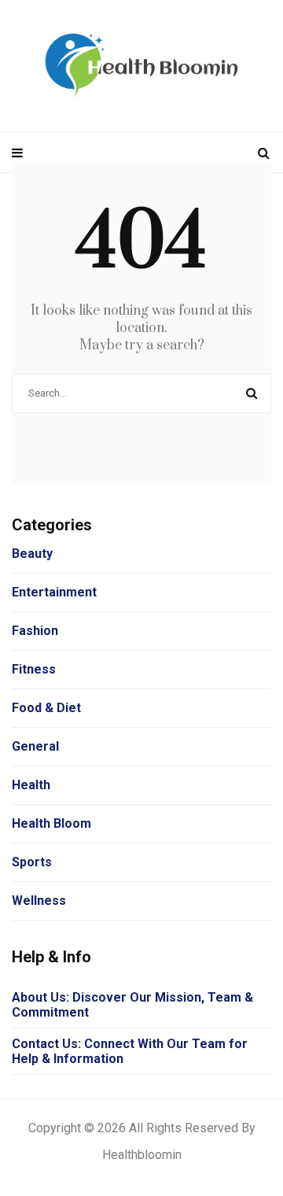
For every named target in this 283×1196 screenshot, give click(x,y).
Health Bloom (51, 823)
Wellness (39, 900)
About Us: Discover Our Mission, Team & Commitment (132, 1005)
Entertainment (54, 592)
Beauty (32, 553)
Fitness (34, 669)
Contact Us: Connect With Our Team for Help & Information (130, 1051)
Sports (32, 862)
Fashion (35, 630)
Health (31, 784)
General (35, 746)
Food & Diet (46, 707)
